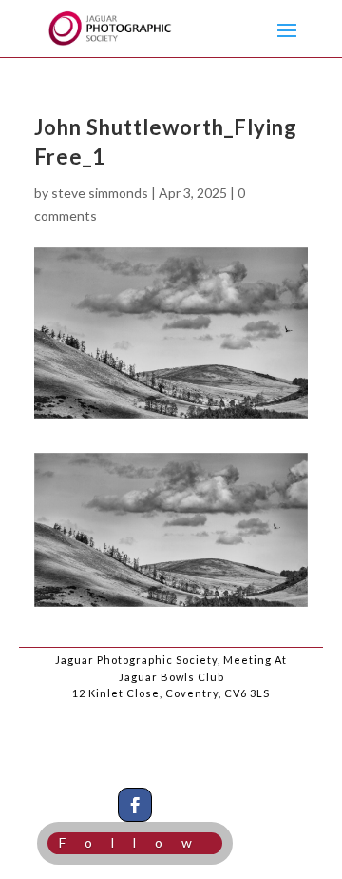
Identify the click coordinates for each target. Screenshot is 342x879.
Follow (135, 842)
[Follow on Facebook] (135, 805)
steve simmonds (99, 193)
